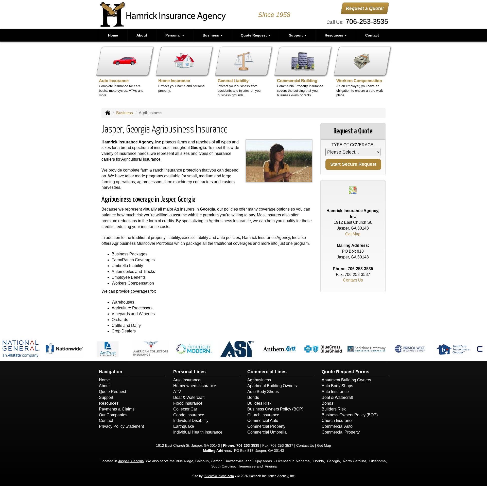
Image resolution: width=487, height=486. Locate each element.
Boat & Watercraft (188, 397)
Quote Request (112, 391)
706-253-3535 (366, 21)
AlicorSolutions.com (219, 476)
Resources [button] (334, 35)
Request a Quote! (364, 8)
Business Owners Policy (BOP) (275, 409)
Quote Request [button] (254, 35)
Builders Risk (259, 403)
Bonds (253, 397)
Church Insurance (263, 415)
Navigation (110, 371)
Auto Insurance (186, 380)
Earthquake (183, 426)
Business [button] (211, 35)
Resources (108, 403)
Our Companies (113, 415)
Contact (372, 35)
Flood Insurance (187, 403)
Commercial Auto (262, 420)
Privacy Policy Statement (121, 426)
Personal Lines (189, 371)
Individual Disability (190, 420)
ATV (177, 391)
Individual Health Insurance (197, 432)
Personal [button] (173, 35)
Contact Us (353, 280)
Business (124, 113)
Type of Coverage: (353, 145)
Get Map (352, 234)
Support (106, 397)
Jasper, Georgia (131, 461)
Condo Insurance (188, 415)
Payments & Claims (116, 409)
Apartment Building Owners (272, 386)
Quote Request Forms (345, 371)
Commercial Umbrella (267, 432)
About (141, 35)
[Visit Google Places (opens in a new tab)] (353, 190)
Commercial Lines (267, 371)
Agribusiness (259, 380)
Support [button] (296, 35)
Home (113, 35)
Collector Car (185, 409)
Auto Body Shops (263, 391)
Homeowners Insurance (194, 386)
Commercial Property (266, 426)
